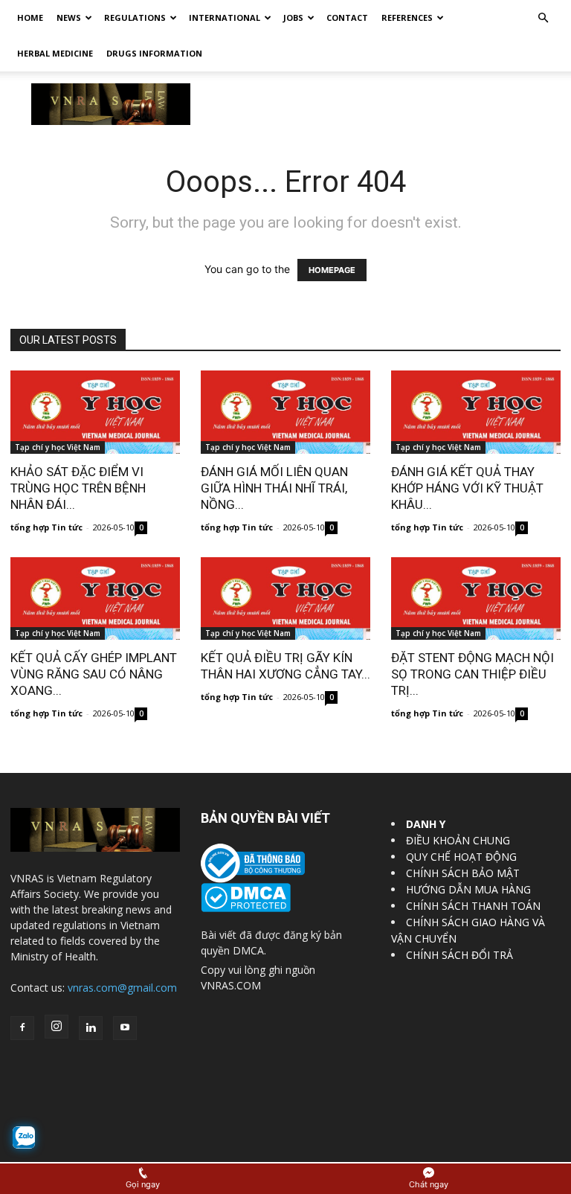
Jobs (293, 17)
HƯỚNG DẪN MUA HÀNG (468, 889)
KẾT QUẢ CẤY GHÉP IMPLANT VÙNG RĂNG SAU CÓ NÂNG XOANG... (93, 674)
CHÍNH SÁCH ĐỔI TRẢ (459, 955)
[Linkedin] (91, 1028)
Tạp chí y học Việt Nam (57, 447)
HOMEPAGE (332, 270)
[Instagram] (56, 1027)
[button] (543, 18)
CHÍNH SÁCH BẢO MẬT (463, 873)
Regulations (135, 17)
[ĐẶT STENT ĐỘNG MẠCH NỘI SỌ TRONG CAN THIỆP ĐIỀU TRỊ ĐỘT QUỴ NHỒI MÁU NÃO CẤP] (476, 599)
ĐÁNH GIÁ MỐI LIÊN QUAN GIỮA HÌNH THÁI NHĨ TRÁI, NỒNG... (274, 488)
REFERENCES (407, 17)
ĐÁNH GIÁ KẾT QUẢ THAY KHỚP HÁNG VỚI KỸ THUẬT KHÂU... (467, 488)
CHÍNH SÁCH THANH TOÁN (473, 906)
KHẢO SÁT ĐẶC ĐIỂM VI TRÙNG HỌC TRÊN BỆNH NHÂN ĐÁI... (78, 488)
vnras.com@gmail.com (122, 987)
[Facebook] (22, 1028)
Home (30, 17)
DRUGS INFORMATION (154, 53)
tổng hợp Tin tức (46, 527)
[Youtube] (125, 1028)
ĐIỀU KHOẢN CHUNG (458, 840)
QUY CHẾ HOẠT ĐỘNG (461, 857)
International (224, 17)
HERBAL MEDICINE (55, 53)
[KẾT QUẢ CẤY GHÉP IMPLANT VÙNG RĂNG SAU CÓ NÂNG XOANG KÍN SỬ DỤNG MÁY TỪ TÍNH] (95, 599)
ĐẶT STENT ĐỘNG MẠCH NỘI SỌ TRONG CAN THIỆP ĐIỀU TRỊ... (472, 674)
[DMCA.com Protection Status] (246, 908)
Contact (347, 17)
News (69, 17)
